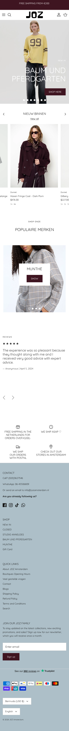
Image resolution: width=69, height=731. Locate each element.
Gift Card (7, 549)
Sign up (11, 656)
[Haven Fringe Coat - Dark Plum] (34, 156)
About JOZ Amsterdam (15, 569)
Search (6, 608)
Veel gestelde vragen (14, 578)
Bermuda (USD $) (14, 701)
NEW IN (7, 524)
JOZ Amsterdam (16, 719)
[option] (34, 62)
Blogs (6, 588)
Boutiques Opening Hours (16, 573)
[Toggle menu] (3, 14)
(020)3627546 (15, 478)
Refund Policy (10, 598)
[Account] (58, 14)
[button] (24, 100)
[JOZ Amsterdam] (34, 15)
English (9, 711)
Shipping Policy (11, 593)
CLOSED (7, 529)
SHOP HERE (55, 91)
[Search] (11, 14)
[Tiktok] (17, 505)
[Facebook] (5, 505)
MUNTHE (7, 544)
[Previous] (4, 397)
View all (34, 118)
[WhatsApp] (23, 505)
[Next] (13, 397)
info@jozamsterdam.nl (37, 490)
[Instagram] (11, 505)
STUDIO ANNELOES (13, 534)
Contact (7, 583)
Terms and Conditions (14, 603)
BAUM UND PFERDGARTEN (17, 539)
